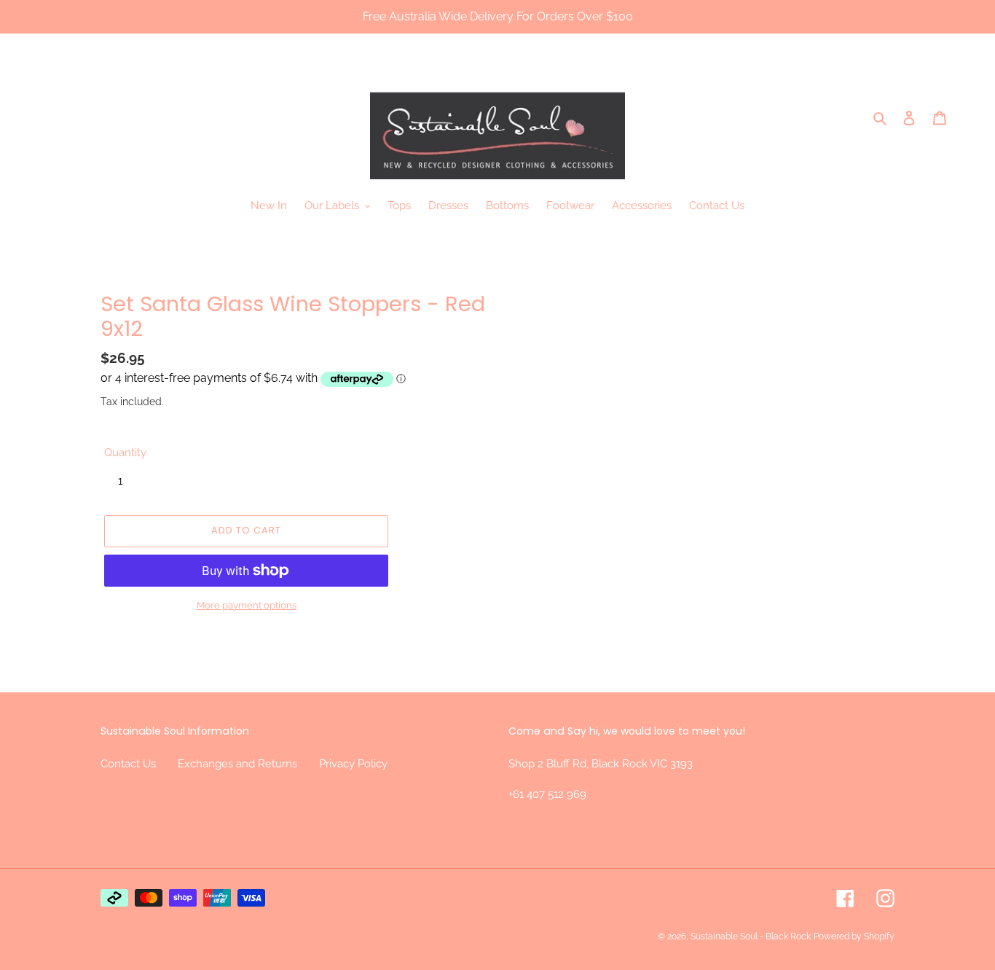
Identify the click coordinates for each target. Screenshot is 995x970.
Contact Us (128, 763)
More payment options (246, 605)
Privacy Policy (353, 763)
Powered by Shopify (854, 936)
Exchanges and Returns (237, 763)
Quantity (125, 452)
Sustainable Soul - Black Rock (751, 936)
